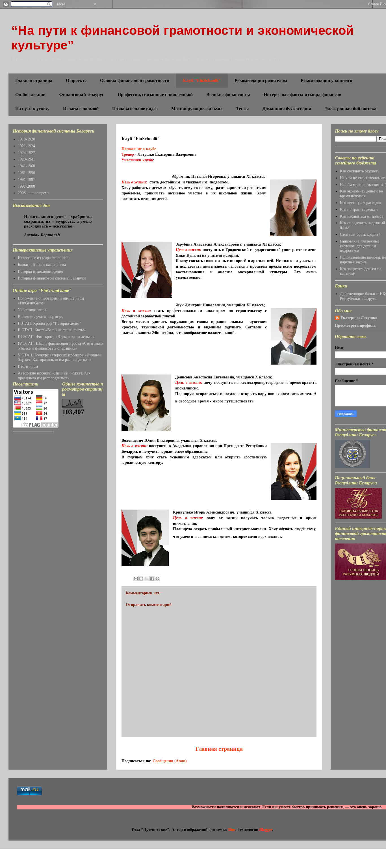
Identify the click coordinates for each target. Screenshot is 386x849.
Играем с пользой (81, 108)
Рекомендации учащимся (326, 80)
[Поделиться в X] (146, 578)
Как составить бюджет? (359, 171)
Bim (231, 830)
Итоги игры (28, 366)
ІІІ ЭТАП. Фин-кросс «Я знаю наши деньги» (56, 337)
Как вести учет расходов (360, 203)
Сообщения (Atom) (170, 761)
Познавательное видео (135, 108)
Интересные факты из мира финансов (302, 94)
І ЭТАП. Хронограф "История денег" (49, 323)
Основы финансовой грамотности (134, 80)
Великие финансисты (228, 94)
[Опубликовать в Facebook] (152, 578)
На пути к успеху (32, 108)
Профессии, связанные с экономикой (155, 94)
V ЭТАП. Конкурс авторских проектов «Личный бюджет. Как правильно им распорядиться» (59, 357)
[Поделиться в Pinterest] (157, 578)
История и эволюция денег (41, 271)
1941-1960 (26, 166)
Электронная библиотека (350, 108)
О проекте (76, 80)
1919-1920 (26, 139)
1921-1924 (26, 146)
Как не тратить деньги (359, 209)
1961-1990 (26, 173)
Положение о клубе (139, 149)
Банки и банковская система (42, 265)
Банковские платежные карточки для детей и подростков (359, 246)
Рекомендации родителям (261, 80)
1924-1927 (26, 153)
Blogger (265, 830)
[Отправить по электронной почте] (136, 578)
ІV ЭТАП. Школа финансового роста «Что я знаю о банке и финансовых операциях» (60, 345)
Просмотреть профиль (355, 325)
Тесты (242, 108)
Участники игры (32, 310)
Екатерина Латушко (359, 318)
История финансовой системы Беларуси (52, 278)
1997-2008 (26, 186)
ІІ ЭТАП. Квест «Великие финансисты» (52, 330)
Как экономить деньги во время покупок (361, 193)
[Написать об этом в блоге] (141, 578)
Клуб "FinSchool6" (202, 80)
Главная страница (33, 80)
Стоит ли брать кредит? (360, 234)
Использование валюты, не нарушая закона (363, 259)
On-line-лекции (30, 94)
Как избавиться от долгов (361, 216)
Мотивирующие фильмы (197, 108)
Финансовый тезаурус (81, 94)
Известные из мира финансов (43, 258)
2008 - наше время (33, 193)
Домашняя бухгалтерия (287, 108)
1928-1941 (26, 159)
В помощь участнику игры (40, 317)
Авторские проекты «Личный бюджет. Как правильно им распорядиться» (54, 375)
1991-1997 (26, 179)
